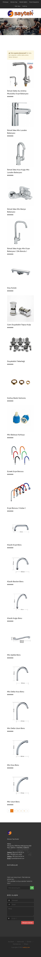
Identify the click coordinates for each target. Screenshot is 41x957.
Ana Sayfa (11, 941)
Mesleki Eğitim (23, 2)
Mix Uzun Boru (13, 802)
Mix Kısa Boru (13, 765)
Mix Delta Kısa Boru (15, 692)
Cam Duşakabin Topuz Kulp (19, 325)
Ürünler (29, 941)
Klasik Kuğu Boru (14, 618)
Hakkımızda (20, 941)
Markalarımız (17, 944)
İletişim (26, 944)
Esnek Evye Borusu (15, 471)
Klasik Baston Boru (15, 581)
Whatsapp (5, 2)
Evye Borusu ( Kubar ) (16, 508)
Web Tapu (17, 6)
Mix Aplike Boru (14, 655)
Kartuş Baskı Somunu (16, 398)
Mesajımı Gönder (27, 922)
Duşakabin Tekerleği (16, 361)
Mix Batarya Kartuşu (16, 435)
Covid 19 (24, 6)
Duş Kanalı (11, 288)
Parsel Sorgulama (34, 2)
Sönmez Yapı (13, 2)
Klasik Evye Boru (14, 545)
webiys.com (26, 947)
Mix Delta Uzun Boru (16, 728)
